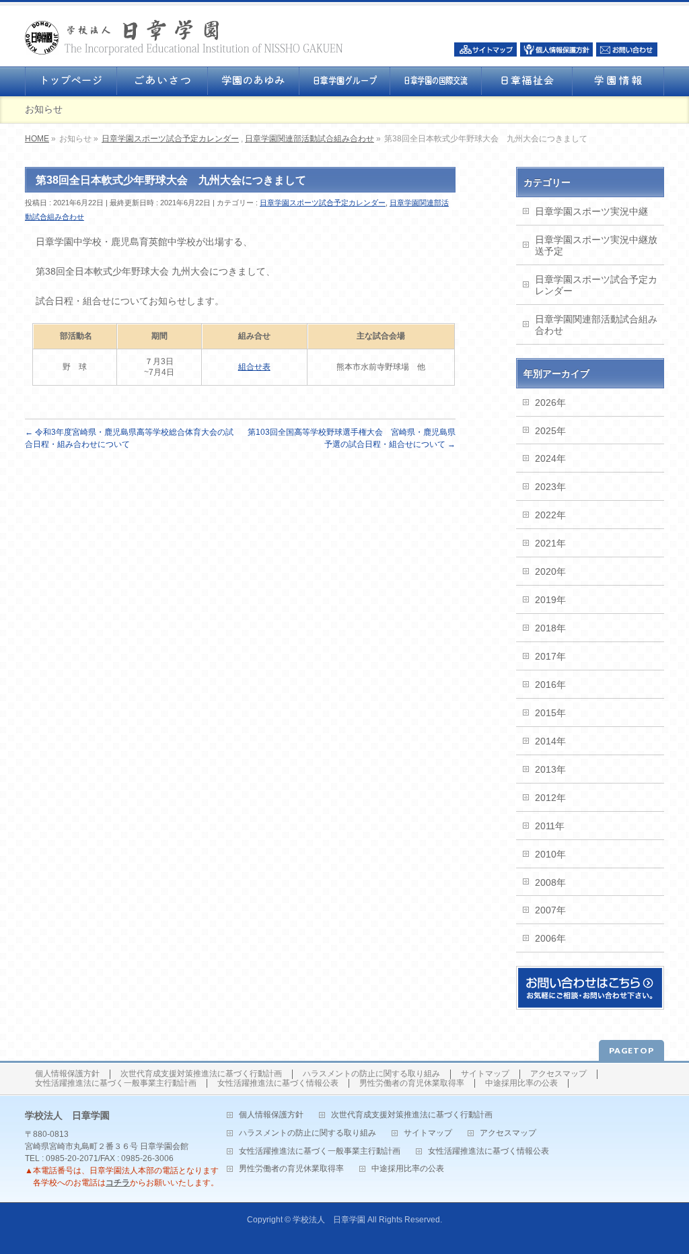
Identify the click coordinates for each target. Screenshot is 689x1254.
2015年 (550, 712)
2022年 (550, 515)
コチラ (118, 1182)
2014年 (550, 741)
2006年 (550, 938)
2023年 (550, 486)
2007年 (550, 910)
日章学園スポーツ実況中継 (591, 211)
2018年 (550, 628)
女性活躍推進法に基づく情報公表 (277, 1083)
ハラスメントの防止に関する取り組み (371, 1074)
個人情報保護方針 (67, 1074)
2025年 (550, 430)
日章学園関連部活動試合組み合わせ (309, 138)
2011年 (550, 826)
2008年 (550, 882)
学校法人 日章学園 (329, 1219)
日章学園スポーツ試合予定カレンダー (170, 138)
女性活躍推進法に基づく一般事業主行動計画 (115, 1083)
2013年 (550, 769)
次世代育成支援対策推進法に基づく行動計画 (201, 1074)
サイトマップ (485, 1074)
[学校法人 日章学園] (184, 41)
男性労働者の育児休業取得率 (411, 1083)
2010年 (550, 854)
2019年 (550, 599)
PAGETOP (631, 1050)
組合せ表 (254, 367)
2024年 (550, 458)
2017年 (550, 656)
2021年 (550, 543)
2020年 (550, 571)
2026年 (550, 402)
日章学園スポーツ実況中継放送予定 (596, 245)
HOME (37, 138)
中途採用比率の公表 (521, 1083)
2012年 (550, 797)
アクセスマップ (558, 1074)
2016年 (550, 684)
